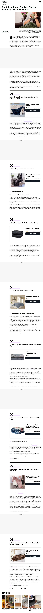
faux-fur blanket (14, 566)
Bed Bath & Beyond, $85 (22, 313)
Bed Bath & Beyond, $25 (22, 441)
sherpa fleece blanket (28, 120)
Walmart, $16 (20, 492)
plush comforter (20, 316)
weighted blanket (32, 368)
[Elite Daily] (5, 2)
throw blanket (26, 194)
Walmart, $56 (31, 313)
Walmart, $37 (20, 191)
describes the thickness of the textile (26, 71)
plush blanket (30, 496)
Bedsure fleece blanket (15, 245)
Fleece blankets (12, 45)
